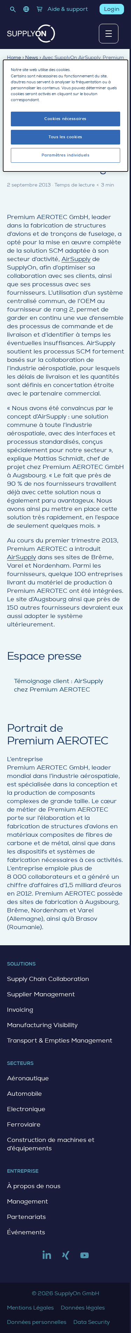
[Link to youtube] (84, 1258)
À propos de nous (33, 1186)
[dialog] (65, 115)
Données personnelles (36, 1322)
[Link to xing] (65, 1258)
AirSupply (75, 258)
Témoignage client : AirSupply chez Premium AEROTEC (58, 685)
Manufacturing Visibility (42, 1025)
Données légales (83, 1307)
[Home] (31, 33)
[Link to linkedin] (47, 1258)
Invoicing (20, 1009)
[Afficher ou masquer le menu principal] (108, 33)
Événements (26, 1232)
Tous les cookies (65, 137)
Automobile (24, 1093)
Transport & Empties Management (59, 1040)
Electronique (26, 1109)
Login (111, 9)
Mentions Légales (30, 1307)
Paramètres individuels (66, 155)
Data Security (91, 1322)
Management (27, 1201)
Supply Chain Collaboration (48, 978)
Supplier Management (41, 994)
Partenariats (26, 1216)
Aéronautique (28, 1078)
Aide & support (68, 9)
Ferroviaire (24, 1124)
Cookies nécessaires (65, 119)
